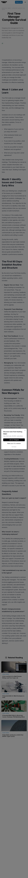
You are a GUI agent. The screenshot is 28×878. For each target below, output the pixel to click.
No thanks (14, 446)
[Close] (25, 430)
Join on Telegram (14, 439)
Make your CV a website (14, 443)
